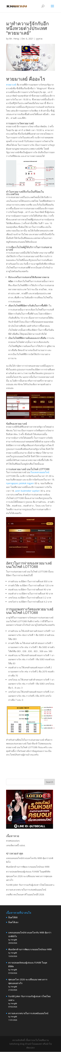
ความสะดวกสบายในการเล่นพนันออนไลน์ (26, 889)
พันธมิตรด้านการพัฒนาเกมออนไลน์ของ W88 (27, 866)
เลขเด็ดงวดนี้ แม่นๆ (15, 845)
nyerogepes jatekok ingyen (20, 483)
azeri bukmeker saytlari (27, 490)
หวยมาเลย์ (11, 84)
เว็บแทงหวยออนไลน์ (39, 472)
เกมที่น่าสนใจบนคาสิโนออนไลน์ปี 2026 (25, 894)
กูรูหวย (39, 38)
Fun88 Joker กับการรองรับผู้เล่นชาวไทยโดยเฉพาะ (30, 884)
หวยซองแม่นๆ (13, 840)
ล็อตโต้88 (13, 917)
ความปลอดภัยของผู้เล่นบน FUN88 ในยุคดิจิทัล (28, 871)
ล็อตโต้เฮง (13, 922)
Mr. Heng (14, 38)
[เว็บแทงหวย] (29, 827)
